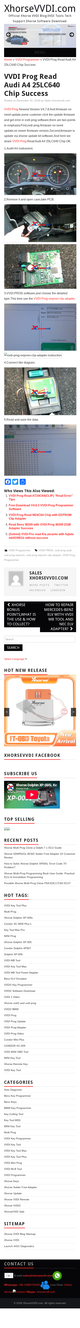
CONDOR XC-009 (14, 1045)
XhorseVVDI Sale (14, 1211)
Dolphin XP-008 (13, 954)
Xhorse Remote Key (16, 1064)
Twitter (61, 585)
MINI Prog (10, 936)
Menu (40, 52)
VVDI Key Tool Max (15, 966)
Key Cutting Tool (13, 1114)
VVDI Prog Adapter (15, 1027)
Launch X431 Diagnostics (19, 1246)
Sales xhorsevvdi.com (57, 100)
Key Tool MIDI (12, 1120)
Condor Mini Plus (14, 1039)
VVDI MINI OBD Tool (16, 1051)
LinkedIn (57, 590)
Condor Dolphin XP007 (17, 948)
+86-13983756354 (29, 1284)
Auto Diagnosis (13, 1089)
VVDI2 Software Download (19, 990)
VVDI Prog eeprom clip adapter (54, 298)
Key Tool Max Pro (14, 929)
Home (8, 59)
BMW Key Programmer (17, 1108)
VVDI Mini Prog (13, 1162)
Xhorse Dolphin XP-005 (18, 942)
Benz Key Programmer (17, 1095)
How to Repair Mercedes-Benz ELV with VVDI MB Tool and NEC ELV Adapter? (58, 617)
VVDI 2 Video (12, 996)
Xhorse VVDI (11, 1240)
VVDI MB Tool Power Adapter (21, 972)
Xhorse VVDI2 (12, 1205)
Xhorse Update (13, 1193)
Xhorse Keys (11, 1181)
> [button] (71, 35)
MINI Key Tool (12, 1057)
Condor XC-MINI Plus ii (17, 923)
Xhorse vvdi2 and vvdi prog (20, 1003)
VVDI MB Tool (12, 960)
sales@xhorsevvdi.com (37, 1275)
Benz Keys (10, 1101)
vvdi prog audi (63, 550)
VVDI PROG (46, 550)
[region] (40, 36)
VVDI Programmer (27, 59)
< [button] (9, 35)
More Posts (39, 585)
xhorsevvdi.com (46, 1291)
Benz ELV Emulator (15, 978)
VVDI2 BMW (11, 1009)
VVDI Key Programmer (17, 1138)
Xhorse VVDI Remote (16, 1199)
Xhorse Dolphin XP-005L (18, 917)
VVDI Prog (11, 109)
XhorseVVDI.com (40, 8)
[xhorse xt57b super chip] (40, 36)
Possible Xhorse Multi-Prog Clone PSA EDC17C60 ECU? (37, 883)
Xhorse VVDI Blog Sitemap (20, 1233)
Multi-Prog (10, 911)
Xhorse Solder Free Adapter (20, 1187)
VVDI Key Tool (12, 1070)
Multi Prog (10, 1132)
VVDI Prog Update (15, 1021)
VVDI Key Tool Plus (15, 905)
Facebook (37, 590)
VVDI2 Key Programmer (18, 984)
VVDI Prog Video (14, 1033)
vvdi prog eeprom (14, 555)
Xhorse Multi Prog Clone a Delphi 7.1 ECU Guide (33, 847)
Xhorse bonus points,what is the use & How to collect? (21, 614)
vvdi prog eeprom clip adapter (43, 555)
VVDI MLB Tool (13, 1168)
